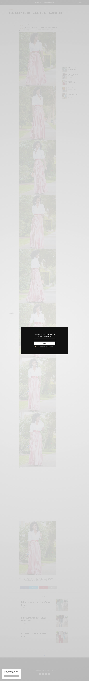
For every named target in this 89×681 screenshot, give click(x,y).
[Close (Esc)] (66, 328)
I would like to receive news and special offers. (45, 346)
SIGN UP (44, 343)
